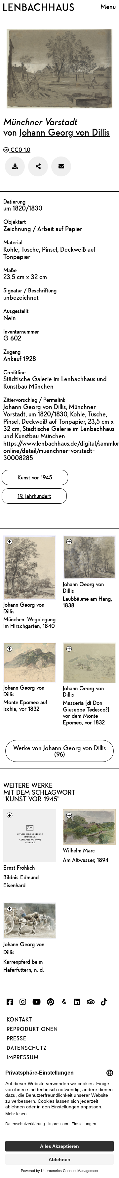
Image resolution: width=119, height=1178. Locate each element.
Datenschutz (27, 1048)
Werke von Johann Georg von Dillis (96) (59, 751)
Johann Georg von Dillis (65, 132)
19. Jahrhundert (34, 495)
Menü (108, 6)
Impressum (23, 1057)
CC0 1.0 (19, 149)
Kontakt (19, 1020)
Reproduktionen (32, 1029)
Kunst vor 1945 (35, 477)
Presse (16, 1038)
